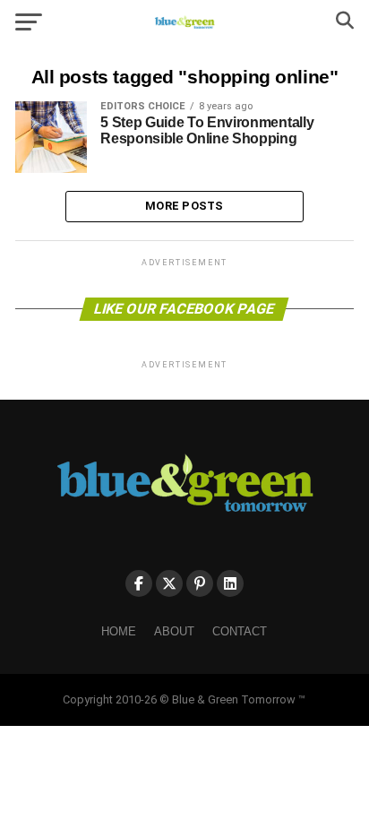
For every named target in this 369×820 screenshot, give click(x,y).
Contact (239, 631)
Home (118, 631)
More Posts (184, 205)
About (174, 631)
